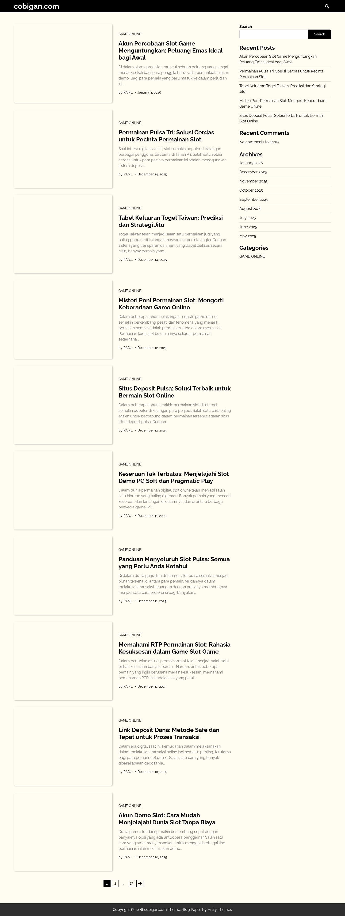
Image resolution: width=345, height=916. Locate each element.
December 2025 (253, 172)
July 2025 (247, 218)
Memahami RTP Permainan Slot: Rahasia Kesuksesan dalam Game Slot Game (174, 648)
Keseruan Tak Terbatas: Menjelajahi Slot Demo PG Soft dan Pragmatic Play (174, 477)
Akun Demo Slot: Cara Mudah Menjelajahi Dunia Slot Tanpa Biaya (167, 819)
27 (132, 883)
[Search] (327, 6)
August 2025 (250, 208)
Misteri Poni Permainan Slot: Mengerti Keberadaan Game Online (171, 304)
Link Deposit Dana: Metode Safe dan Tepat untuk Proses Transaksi (169, 733)
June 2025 (248, 227)
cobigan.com (36, 6)
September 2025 (253, 199)
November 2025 (253, 181)
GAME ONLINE (130, 34)
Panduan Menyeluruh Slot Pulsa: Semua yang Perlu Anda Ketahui (174, 563)
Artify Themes (220, 909)
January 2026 (251, 163)
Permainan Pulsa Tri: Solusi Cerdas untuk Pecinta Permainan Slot (166, 136)
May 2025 (247, 236)
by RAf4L (126, 92)
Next (139, 883)
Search (245, 26)
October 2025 (251, 190)
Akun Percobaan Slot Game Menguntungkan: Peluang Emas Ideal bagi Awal (170, 50)
